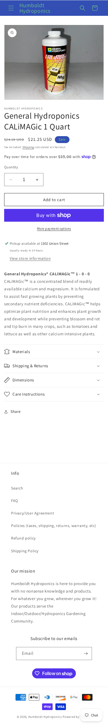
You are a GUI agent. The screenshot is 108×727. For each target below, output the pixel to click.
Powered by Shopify (77, 717)
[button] (11, 8)
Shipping (28, 147)
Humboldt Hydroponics (45, 717)
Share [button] (16, 411)
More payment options (54, 228)
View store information (30, 258)
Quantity (11, 167)
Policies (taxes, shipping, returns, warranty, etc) (53, 525)
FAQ (14, 500)
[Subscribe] (85, 653)
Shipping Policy (24, 550)
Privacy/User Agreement (32, 513)
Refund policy (23, 538)
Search (17, 488)
